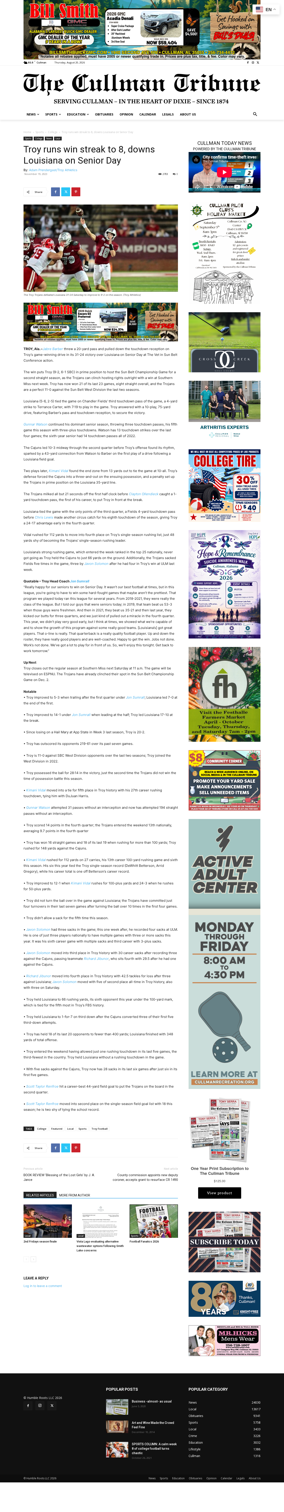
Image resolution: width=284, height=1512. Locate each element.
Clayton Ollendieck (143, 494)
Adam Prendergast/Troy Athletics (53, 170)
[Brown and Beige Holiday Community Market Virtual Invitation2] (224, 252)
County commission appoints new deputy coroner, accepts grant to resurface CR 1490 (145, 1177)
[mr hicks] (224, 1340)
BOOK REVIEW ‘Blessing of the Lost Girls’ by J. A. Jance (59, 1177)
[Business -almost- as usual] (117, 1407)
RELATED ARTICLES (40, 1195)
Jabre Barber (53, 349)
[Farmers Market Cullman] (224, 694)
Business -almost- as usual (152, 1401)
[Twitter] (257, 62)
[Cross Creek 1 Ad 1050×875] (224, 342)
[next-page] (33, 1259)
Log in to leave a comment (43, 1286)
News (49, 138)
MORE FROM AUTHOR (74, 1195)
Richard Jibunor (96, 959)
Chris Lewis (44, 517)
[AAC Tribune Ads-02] (224, 953)
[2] (224, 410)
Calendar (226, 1478)
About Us (254, 1478)
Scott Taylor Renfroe (42, 1086)
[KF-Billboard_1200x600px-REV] (224, 1298)
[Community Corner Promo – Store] (224, 780)
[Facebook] (247, 62)
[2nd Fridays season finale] (48, 1221)
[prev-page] (26, 1259)
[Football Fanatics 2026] (154, 1221)
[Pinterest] (75, 191)
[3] (101, 322)
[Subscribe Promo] (224, 1242)
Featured (56, 1128)
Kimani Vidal (58, 471)
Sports (40, 132)
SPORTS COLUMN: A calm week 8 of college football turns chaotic (154, 1448)
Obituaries (195, 1478)
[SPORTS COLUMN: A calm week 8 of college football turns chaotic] (117, 1449)
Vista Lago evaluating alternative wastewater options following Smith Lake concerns (100, 1246)
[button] (255, 114)
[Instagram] (252, 62)
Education (178, 1478)
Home (27, 132)
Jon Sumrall (79, 581)
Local (57, 138)
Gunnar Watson (35, 424)
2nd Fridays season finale (40, 1241)
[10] (142, 29)
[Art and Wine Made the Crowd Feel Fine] (117, 1427)
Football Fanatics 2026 (144, 1241)
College (52, 132)
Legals (241, 1478)
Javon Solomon (96, 563)
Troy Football (99, 1128)
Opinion (211, 1478)
